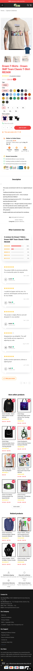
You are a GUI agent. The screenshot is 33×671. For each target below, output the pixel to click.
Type (3, 82)
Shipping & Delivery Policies (8, 632)
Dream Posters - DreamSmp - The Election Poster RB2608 (24, 496)
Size (3, 105)
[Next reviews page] (29, 383)
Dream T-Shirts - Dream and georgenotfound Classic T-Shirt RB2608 (23, 534)
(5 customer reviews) (14, 76)
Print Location (6, 114)
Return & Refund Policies (7, 637)
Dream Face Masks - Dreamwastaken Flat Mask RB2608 (7, 496)
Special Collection (11, 10)
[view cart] (31, 5)
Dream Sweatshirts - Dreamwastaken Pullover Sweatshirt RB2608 (8, 534)
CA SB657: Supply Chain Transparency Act (12, 624)
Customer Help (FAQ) (6, 642)
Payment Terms (5, 635)
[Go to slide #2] (16, 59)
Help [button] (30, 668)
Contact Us (4, 639)
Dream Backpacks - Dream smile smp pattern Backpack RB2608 (24, 443)
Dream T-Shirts (19, 219)
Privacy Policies (5, 620)
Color (3, 87)
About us (3, 615)
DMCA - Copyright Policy (7, 622)
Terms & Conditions (6, 617)
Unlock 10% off (3, 663)
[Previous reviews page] (21, 383)
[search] (28, 5)
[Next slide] (29, 34)
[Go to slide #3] (25, 59)
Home (2, 10)
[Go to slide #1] (8, 59)
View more (16, 506)
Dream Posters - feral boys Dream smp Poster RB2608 (24, 470)
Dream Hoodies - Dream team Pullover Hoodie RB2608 (8, 415)
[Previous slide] (3, 34)
